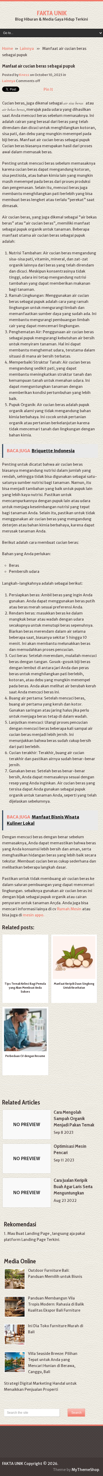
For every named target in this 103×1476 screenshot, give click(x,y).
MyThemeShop (85, 1469)
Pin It (48, 89)
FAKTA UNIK (52, 13)
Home (7, 48)
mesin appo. (33, 915)
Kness (24, 75)
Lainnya (27, 48)
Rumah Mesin (69, 909)
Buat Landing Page (32, 1233)
